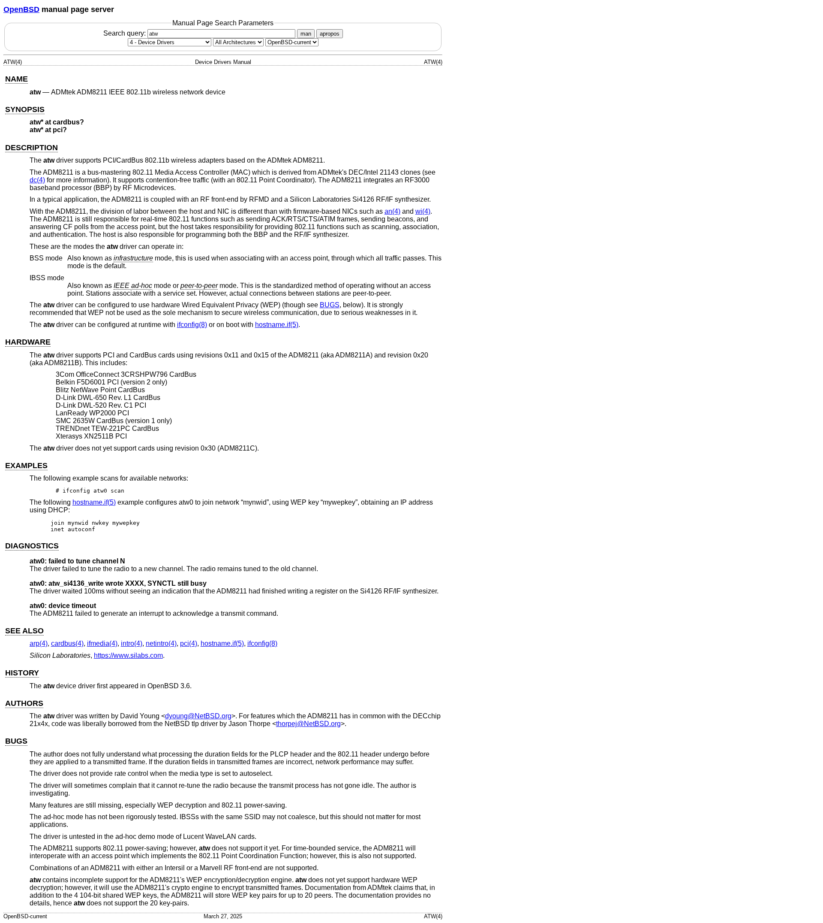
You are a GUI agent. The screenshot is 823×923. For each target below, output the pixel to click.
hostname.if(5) (276, 324)
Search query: (125, 33)
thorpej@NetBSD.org (308, 723)
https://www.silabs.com (128, 655)
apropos (329, 33)
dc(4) (37, 180)
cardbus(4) (67, 643)
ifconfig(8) (192, 324)
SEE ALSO (24, 630)
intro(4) (131, 643)
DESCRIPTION (31, 147)
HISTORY (22, 673)
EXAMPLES (26, 465)
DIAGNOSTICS (32, 546)
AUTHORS (24, 703)
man (305, 33)
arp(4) (39, 643)
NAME (16, 79)
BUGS (329, 305)
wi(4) (422, 211)
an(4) (392, 211)
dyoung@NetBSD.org (198, 716)
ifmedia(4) (102, 643)
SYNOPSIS (25, 109)
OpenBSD (21, 9)
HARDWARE (28, 342)
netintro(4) (161, 643)
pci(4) (188, 643)
